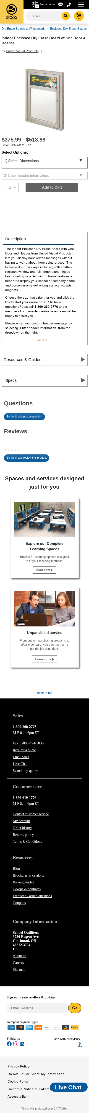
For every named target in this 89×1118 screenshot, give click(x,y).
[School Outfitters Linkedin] (22, 1044)
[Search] (66, 16)
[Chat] (60, 4)
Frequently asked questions (32, 896)
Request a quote (24, 750)
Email (21, 757)
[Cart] (79, 16)
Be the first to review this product (28, 459)
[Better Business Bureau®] (80, 1044)
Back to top (44, 693)
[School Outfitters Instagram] (15, 1045)
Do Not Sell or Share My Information (36, 1074)
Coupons (19, 903)
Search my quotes (25, 771)
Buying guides (23, 882)
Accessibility (17, 1096)
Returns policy (23, 835)
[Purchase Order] (56, 1027)
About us (19, 956)
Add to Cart (52, 187)
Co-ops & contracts (27, 889)
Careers (18, 963)
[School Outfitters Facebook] (9, 1044)
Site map (19, 969)
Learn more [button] (43, 659)
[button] (65, 1044)
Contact (31, 814)
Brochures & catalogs (28, 875)
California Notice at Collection (31, 1089)
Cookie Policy (18, 1081)
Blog (16, 868)
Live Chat (20, 764)
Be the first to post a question (24, 416)
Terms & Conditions (27, 841)
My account (21, 821)
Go (74, 1008)
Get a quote (47, 4)
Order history (22, 828)
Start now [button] (43, 570)
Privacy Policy (18, 1066)
